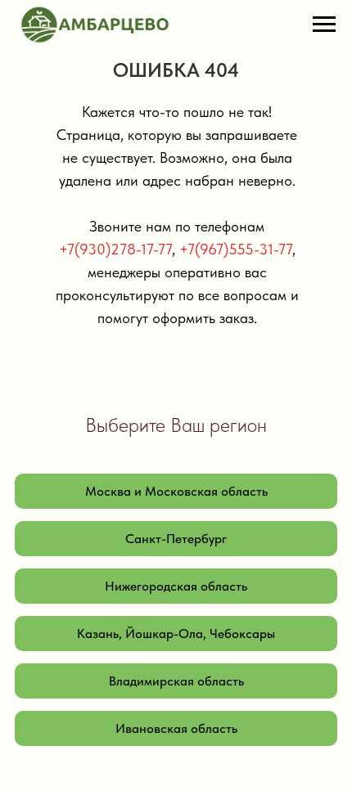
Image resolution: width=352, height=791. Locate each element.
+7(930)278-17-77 (115, 249)
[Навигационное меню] (324, 24)
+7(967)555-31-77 (235, 249)
